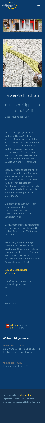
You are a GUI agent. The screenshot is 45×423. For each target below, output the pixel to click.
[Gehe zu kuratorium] (14, 6)
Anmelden (29, 398)
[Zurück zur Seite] (5, 37)
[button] (6, 25)
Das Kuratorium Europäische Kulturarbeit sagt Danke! (21, 350)
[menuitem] (6, 395)
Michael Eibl (14, 326)
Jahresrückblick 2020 (16, 366)
